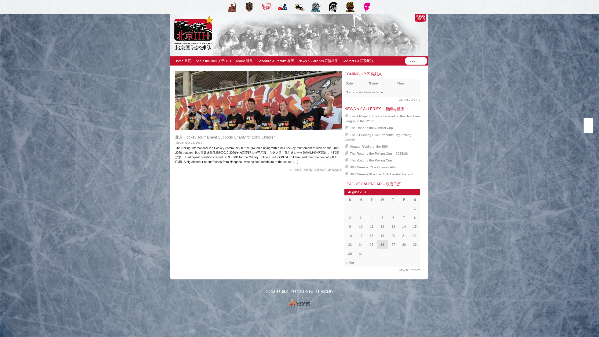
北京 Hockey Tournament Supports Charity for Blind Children (225, 137)
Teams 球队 (244, 61)
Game (373, 83)
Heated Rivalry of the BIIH (369, 146)
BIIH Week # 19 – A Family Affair (374, 167)
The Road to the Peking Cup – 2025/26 (379, 153)
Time (401, 83)
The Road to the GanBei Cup (371, 128)
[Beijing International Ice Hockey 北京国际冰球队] (193, 50)
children (320, 170)
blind (298, 170)
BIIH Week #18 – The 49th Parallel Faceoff (381, 174)
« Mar (350, 262)
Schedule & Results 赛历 (276, 61)
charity (308, 170)
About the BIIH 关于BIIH (213, 61)
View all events (409, 100)
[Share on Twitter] (588, 123)
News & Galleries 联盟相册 (318, 61)
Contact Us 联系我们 (358, 61)
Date (349, 83)
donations (334, 170)
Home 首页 (183, 61)
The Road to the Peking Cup (371, 160)
